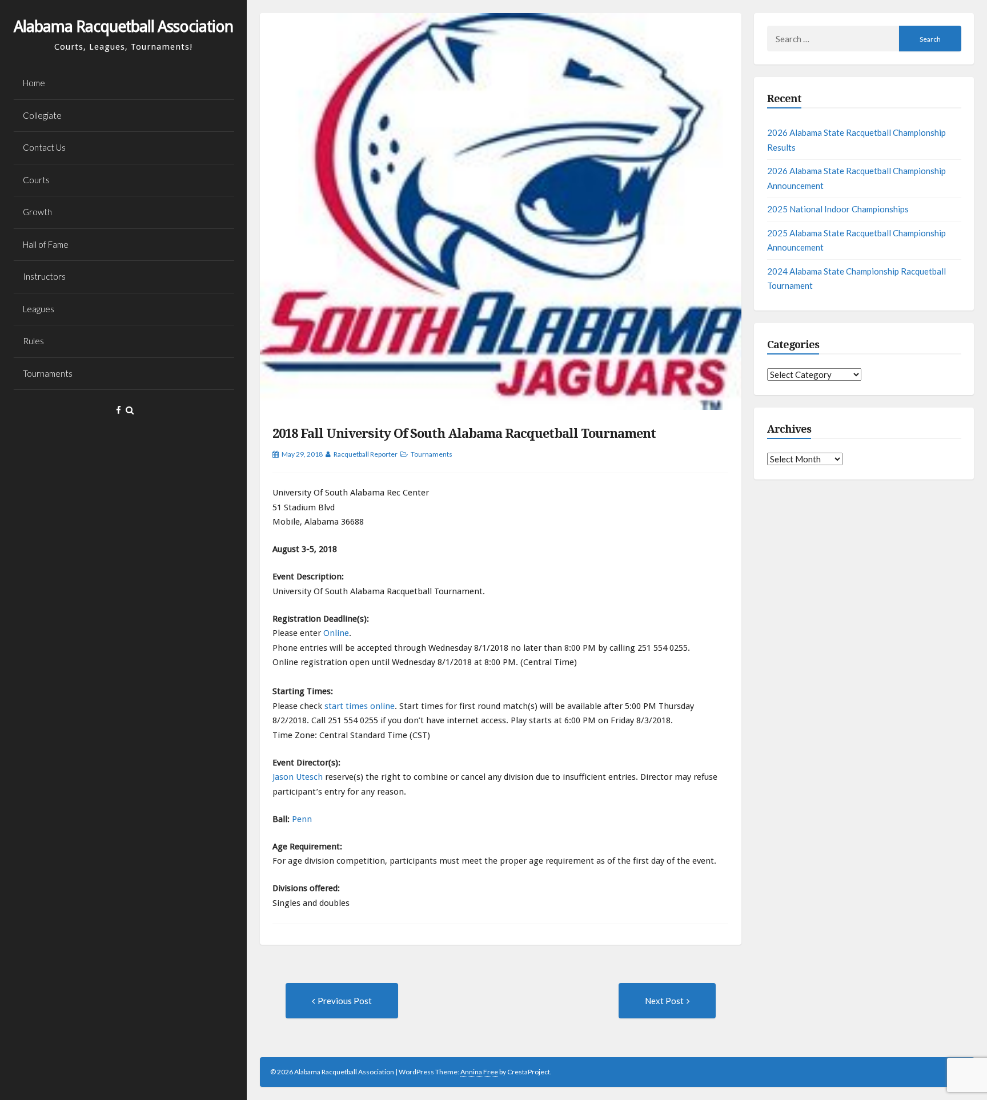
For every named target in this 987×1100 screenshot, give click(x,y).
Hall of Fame (46, 244)
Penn (302, 819)
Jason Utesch (297, 777)
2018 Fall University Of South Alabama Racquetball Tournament (464, 433)
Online (336, 633)
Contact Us (44, 147)
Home (34, 83)
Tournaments (48, 373)
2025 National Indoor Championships (838, 209)
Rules (33, 341)
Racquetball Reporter (366, 454)
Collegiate (42, 115)
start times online (359, 706)
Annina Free (479, 1071)
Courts (36, 180)
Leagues (38, 309)
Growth (37, 212)
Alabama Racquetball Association (123, 26)
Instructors (44, 276)
